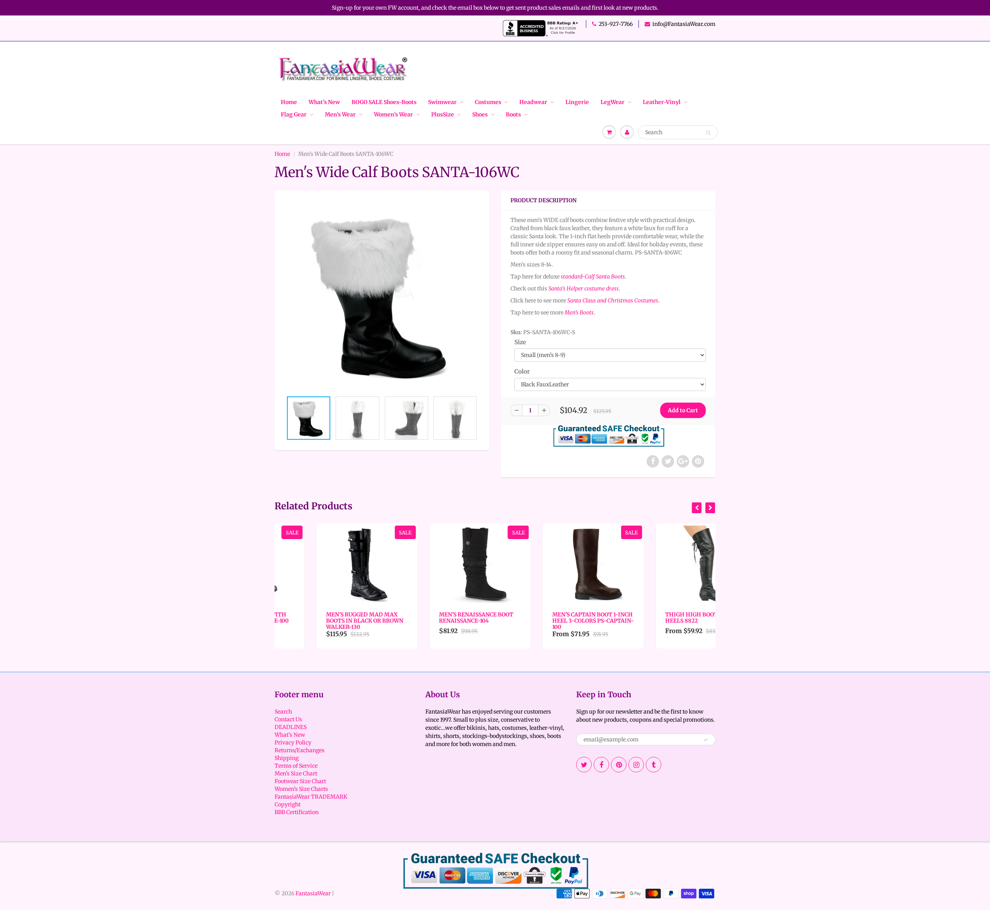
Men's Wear (340, 114)
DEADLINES (291, 727)
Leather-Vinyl (662, 102)
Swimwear (442, 102)
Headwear (533, 102)
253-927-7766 (616, 23)
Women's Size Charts (301, 788)
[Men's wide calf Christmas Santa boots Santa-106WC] (382, 295)
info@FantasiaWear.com (683, 23)
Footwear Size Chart (300, 781)
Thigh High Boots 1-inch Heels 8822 (662, 617)
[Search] (708, 132)
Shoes (480, 114)
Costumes (488, 102)
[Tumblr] (653, 764)
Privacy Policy (293, 742)
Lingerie (577, 102)
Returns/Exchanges (299, 750)
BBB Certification (297, 812)
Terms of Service (296, 765)
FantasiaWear (313, 893)
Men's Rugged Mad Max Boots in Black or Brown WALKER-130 (323, 620)
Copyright (287, 804)
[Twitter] (584, 764)
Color (522, 371)
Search (283, 711)
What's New (324, 102)
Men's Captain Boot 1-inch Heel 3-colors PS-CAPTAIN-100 (551, 620)
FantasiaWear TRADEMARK (311, 796)
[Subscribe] (705, 740)
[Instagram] (636, 764)
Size (520, 342)
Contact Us (288, 719)
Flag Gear (294, 114)
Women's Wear (393, 114)
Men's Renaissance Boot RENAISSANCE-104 (435, 617)
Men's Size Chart (296, 773)
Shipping (287, 758)
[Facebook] (601, 764)
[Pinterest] (618, 764)
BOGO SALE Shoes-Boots (384, 102)
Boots (513, 114)
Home (289, 102)
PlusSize (442, 114)
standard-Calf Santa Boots (593, 276)
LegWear (613, 102)
